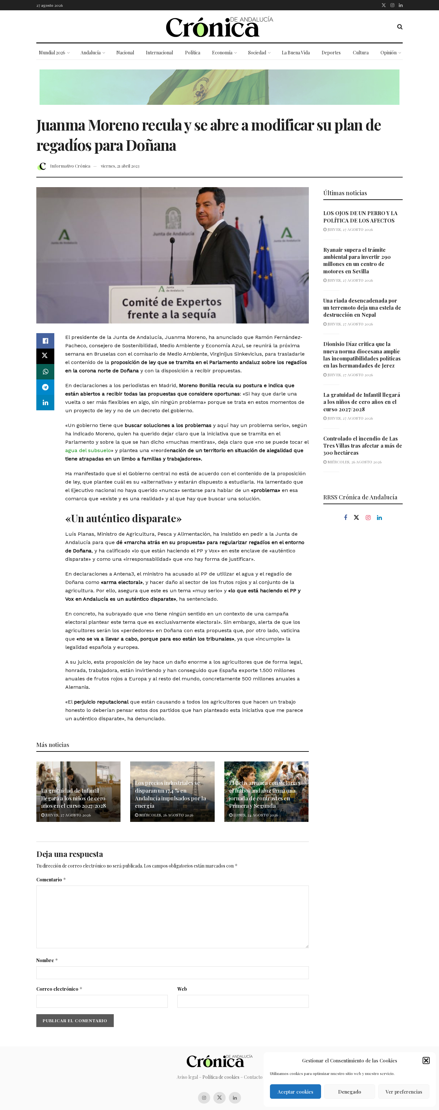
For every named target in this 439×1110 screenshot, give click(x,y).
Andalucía (91, 53)
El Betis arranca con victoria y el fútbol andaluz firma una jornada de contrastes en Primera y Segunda (265, 794)
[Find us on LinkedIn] (401, 5)
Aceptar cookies (295, 1091)
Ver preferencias (404, 1091)
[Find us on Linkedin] (379, 518)
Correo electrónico (59, 989)
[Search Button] (400, 26)
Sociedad (257, 53)
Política (192, 53)
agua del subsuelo (88, 450)
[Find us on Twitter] (383, 5)
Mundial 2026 (52, 53)
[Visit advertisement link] (219, 91)
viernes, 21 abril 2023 (120, 165)
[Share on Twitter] (45, 356)
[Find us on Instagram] (392, 5)
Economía (222, 53)
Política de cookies (220, 1077)
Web (182, 989)
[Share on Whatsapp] (45, 371)
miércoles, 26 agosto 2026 (165, 814)
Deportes (331, 53)
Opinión (389, 53)
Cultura (361, 53)
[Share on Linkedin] (45, 402)
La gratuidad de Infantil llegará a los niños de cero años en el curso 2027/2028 (73, 798)
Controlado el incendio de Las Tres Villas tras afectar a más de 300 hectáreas (362, 445)
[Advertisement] (363, 636)
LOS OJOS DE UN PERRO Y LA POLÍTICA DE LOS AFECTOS (360, 216)
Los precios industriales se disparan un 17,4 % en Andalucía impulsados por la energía (170, 794)
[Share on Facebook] (45, 341)
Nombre (47, 960)
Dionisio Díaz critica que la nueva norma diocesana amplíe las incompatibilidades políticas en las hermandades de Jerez (362, 355)
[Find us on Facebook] (345, 518)
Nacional (125, 53)
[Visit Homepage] (219, 26)
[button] (426, 1060)
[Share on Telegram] (45, 387)
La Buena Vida (296, 53)
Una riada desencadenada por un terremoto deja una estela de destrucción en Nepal (362, 307)
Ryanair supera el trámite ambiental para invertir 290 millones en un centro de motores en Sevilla (357, 260)
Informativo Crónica (70, 165)
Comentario (51, 880)
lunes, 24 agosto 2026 (255, 814)
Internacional (159, 53)
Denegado (349, 1091)
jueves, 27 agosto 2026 (67, 814)
